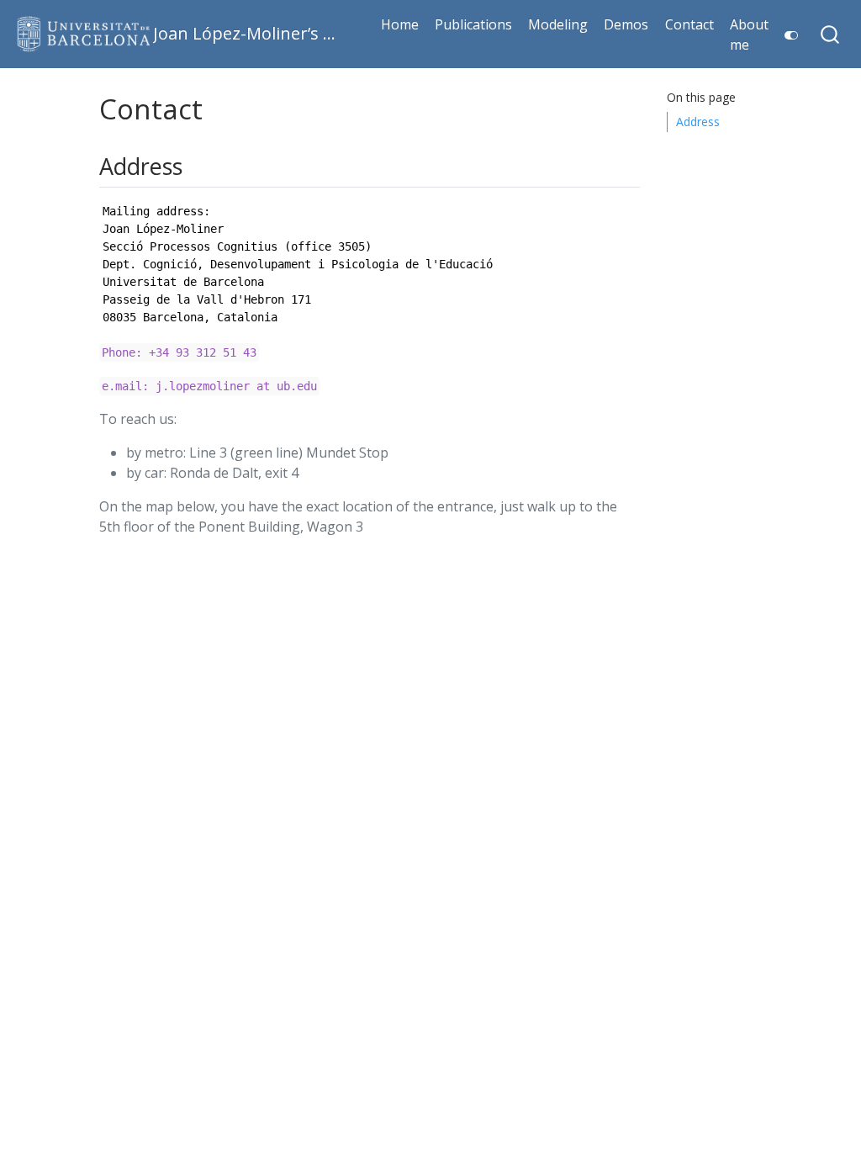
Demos (626, 24)
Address (698, 122)
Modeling (558, 24)
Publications (473, 24)
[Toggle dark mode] (788, 29)
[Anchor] (193, 165)
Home (400, 24)
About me (749, 34)
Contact (689, 24)
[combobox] (831, 34)
